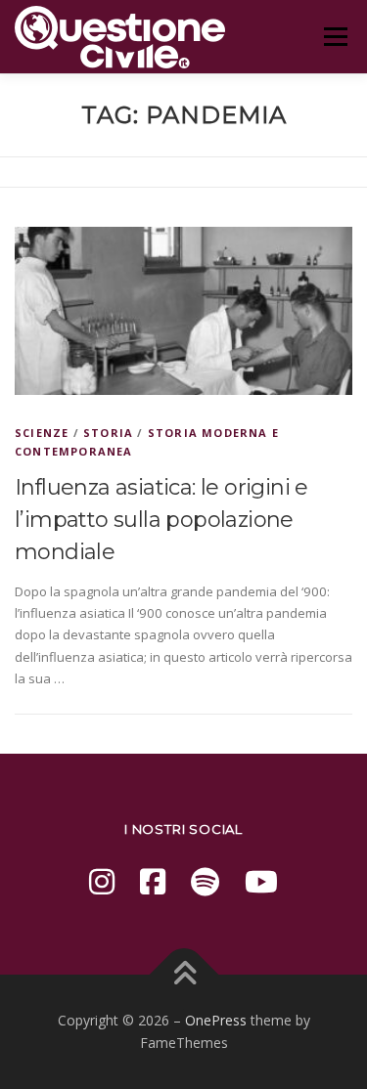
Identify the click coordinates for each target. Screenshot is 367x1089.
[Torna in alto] (183, 974)
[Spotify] (205, 881)
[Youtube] (261, 881)
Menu (335, 36)
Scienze (42, 432)
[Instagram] (102, 881)
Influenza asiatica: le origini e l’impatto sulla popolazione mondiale (161, 519)
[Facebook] (152, 881)
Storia (108, 432)
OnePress (216, 1020)
